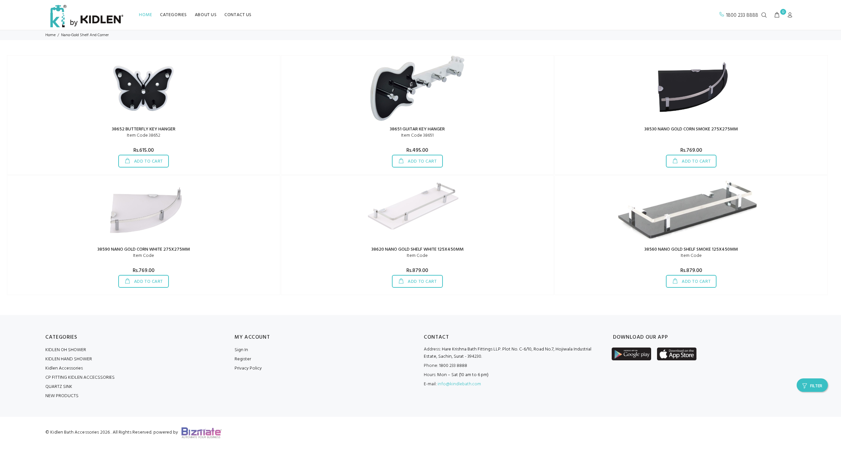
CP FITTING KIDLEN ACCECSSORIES (80, 377)
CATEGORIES (173, 15)
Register (243, 359)
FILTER (816, 386)
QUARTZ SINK (58, 387)
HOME (145, 15)
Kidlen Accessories (64, 368)
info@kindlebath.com (459, 384)
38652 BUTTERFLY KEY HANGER (143, 129)
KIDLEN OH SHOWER (65, 350)
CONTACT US (238, 15)
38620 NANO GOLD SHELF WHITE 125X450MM (417, 249)
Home (50, 35)
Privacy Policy (248, 368)
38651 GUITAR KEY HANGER (417, 129)
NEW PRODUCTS (62, 396)
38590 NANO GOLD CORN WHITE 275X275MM (143, 249)
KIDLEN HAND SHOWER (68, 359)
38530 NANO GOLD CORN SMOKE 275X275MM (691, 129)
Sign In (241, 350)
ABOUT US (205, 15)
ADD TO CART (148, 161)
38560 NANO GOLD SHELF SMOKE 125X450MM (691, 249)
